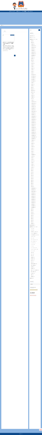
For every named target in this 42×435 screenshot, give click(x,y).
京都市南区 (33, 50)
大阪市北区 (33, 106)
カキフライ (33, 236)
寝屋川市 (33, 143)
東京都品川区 (33, 194)
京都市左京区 (33, 52)
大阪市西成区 (33, 132)
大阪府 (33, 92)
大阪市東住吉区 (33, 116)
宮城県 (32, 170)
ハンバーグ (33, 244)
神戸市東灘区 (33, 77)
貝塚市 (32, 162)
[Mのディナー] (21, 4)
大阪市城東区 (33, 108)
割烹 (32, 255)
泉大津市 (33, 156)
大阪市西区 (33, 130)
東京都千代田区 (33, 191)
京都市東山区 (33, 53)
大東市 (32, 100)
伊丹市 (32, 61)
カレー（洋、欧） (33, 241)
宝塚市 (32, 66)
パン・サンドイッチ (34, 247)
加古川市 (33, 63)
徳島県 (32, 180)
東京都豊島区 (33, 207)
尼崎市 (32, 68)
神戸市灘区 (33, 79)
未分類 (32, 278)
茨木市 (32, 159)
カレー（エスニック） (34, 239)
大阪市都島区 (33, 135)
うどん (32, 228)
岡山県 (32, 175)
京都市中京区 (33, 47)
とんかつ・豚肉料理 (34, 233)
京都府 (32, 42)
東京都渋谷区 (33, 202)
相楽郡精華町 (33, 55)
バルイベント (33, 37)
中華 (32, 252)
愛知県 (32, 183)
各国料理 (32, 257)
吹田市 (32, 95)
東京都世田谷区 (33, 188)
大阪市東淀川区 (33, 119)
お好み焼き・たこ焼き (34, 231)
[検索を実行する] (39, 30)
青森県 (32, 218)
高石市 (32, 167)
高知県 (32, 220)
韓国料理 (32, 276)
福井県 (32, 215)
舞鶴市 (32, 58)
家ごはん (32, 260)
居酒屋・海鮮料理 (34, 263)
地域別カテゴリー (34, 39)
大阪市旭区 (33, 114)
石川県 (32, 212)
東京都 (32, 186)
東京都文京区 (33, 196)
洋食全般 (33, 268)
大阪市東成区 (33, 117)
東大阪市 (33, 146)
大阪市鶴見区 (33, 138)
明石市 (32, 71)
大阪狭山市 (33, 140)
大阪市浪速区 (33, 122)
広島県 (32, 178)
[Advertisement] (21, 18)
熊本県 (32, 210)
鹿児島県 (32, 223)
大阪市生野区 (33, 127)
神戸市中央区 (33, 74)
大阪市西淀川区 (33, 133)
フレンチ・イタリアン (34, 249)
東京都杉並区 (33, 199)
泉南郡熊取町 (33, 154)
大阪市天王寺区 (33, 111)
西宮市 (32, 84)
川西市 (32, 69)
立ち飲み (32, 273)
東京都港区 (33, 204)
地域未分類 (33, 90)
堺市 (32, 98)
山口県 (32, 172)
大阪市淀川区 (33, 124)
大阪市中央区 (33, 101)
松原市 (32, 148)
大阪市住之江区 (33, 103)
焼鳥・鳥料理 (33, 271)
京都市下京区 (33, 45)
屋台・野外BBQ (33, 265)
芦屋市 (32, 82)
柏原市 (32, 151)
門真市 (32, 164)
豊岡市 (32, 85)
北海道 (32, 87)
